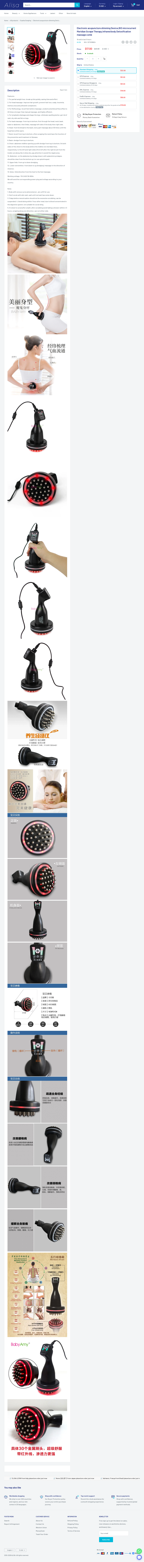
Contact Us (40, 1524)
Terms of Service (73, 1531)
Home (6, 13)
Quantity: (80, 59)
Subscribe (106, 1540)
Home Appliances (30, 13)
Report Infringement (12, 1524)
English (9, 1550)
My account (117, 6)
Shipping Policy (73, 1524)
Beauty (14, 13)
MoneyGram (40, 1531)
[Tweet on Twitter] (131, 42)
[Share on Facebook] (123, 42)
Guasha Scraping (25, 20)
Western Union (41, 1527)
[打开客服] (139, 1557)
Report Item (63, 90)
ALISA (79, 42)
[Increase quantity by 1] (98, 58)
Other (61, 13)
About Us (39, 1521)
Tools (42, 13)
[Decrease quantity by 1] (87, 58)
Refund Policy (72, 1521)
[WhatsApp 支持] (139, 1551)
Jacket (52, 13)
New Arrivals (71, 13)
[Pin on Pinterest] (127, 42)
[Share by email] (135, 42)
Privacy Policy (72, 1527)
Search (6, 1521)
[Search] (77, 5)
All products (14, 20)
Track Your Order (42, 1534)
